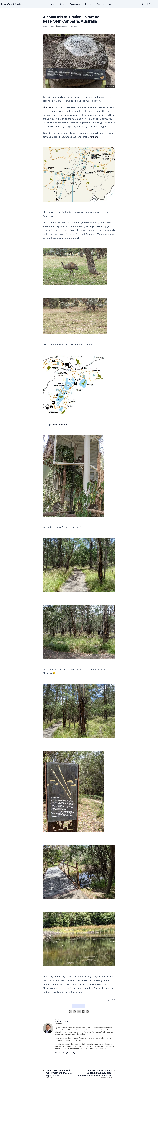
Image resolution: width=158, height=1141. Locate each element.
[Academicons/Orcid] (68, 1053)
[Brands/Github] (75, 1053)
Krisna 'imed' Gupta (11, 4)
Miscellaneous (78, 1006)
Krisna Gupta (61, 1021)
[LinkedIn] (83, 1011)
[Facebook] (74, 1011)
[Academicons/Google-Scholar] (64, 1053)
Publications (75, 4)
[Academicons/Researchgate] (71, 1053)
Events (88, 4)
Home (52, 4)
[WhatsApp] (87, 1011)
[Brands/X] (60, 1053)
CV (110, 4)
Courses (100, 4)
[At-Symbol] (57, 1053)
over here (93, 137)
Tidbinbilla (48, 107)
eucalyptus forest (60, 424)
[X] (70, 1011)
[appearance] (142, 4)
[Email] (79, 1011)
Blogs (62, 4)
